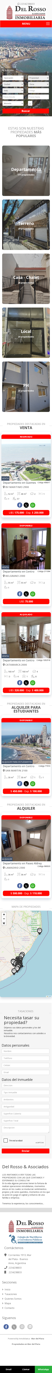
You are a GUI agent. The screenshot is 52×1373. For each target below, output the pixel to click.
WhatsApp (43, 1369)
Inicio (7, 1289)
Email (8, 1369)
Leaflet (49, 996)
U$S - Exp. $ (26, 512)
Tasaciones (10, 1294)
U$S (26, 601)
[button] (14, 971)
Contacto (9, 1308)
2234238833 (27, 3)
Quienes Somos (13, 1298)
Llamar (26, 1369)
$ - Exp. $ (26, 791)
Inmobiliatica (24, 1338)
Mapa (7, 1303)
